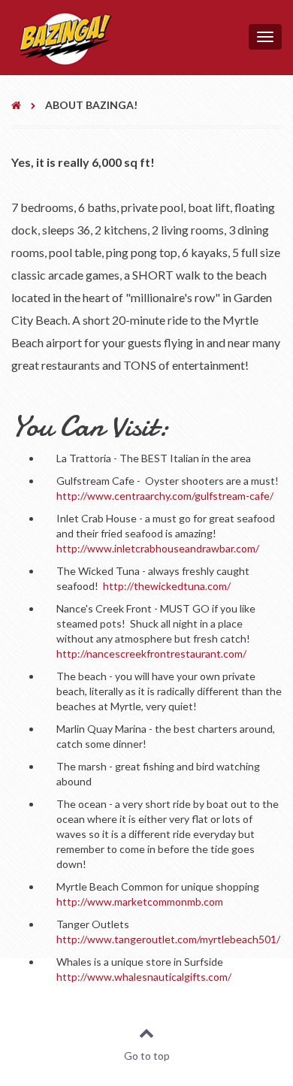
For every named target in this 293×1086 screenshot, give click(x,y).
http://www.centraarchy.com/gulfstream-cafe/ (164, 495)
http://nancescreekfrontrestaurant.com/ (151, 653)
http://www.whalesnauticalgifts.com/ (143, 976)
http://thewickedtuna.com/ (167, 585)
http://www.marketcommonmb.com (139, 901)
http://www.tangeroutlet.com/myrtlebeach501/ (168, 939)
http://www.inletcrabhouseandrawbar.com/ (157, 548)
